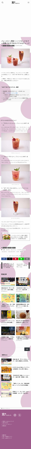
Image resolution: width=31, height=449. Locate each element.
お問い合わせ (5, 422)
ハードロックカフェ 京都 (11, 93)
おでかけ (8, 45)
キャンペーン (13, 249)
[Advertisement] (15, 21)
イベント (4, 45)
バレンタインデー (11, 251)
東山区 (21, 251)
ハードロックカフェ (21, 249)
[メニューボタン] (28, 2)
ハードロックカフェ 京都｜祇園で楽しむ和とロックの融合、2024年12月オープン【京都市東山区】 (19, 237)
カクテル (8, 249)
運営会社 (4, 425)
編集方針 (4, 435)
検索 (27, 349)
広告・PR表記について (7, 436)
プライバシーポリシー (7, 424)
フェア (17, 251)
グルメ (13, 45)
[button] (4, 259)
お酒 (4, 249)
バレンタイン (4, 251)
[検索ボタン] (2, 2)
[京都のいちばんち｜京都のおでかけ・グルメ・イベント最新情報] (15, 2)
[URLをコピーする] (27, 259)
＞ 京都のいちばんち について (7, 421)
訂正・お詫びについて (7, 438)
